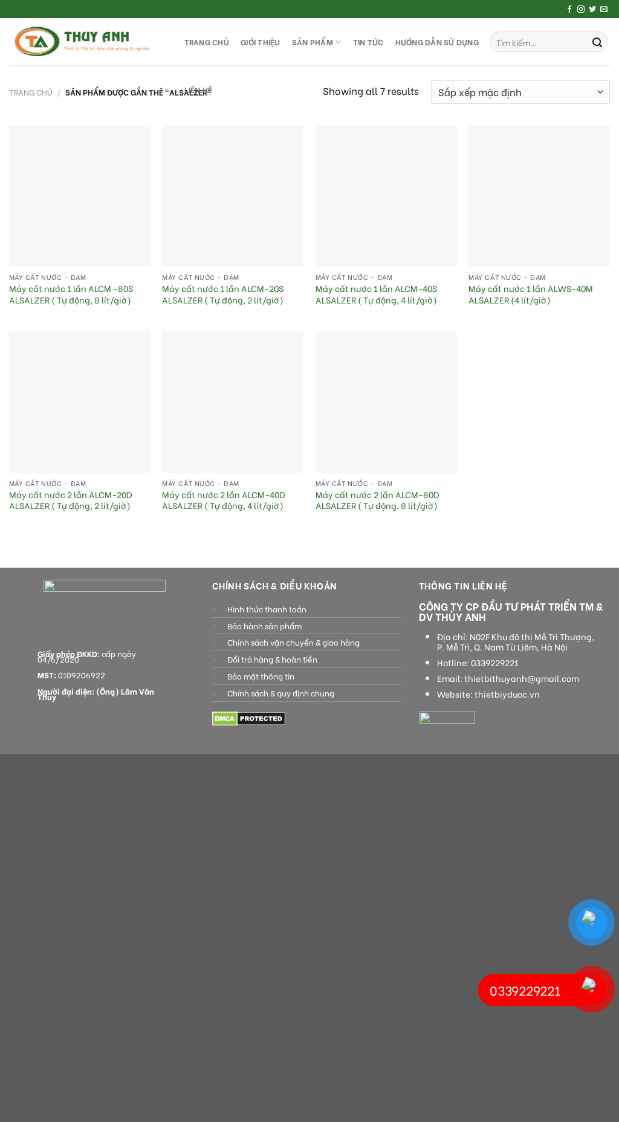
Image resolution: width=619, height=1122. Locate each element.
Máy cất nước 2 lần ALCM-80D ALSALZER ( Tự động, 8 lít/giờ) (377, 500)
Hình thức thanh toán (266, 608)
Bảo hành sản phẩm (264, 625)
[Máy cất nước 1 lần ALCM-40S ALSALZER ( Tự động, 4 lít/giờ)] (386, 196)
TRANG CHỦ (206, 41)
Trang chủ (31, 91)
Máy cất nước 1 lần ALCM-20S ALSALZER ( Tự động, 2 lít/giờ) (223, 294)
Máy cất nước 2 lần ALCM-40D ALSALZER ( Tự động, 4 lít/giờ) (223, 500)
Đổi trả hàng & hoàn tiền (272, 658)
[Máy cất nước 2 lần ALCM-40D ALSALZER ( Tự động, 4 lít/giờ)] (232, 402)
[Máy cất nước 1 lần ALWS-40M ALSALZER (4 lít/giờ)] (539, 196)
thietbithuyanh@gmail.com (521, 678)
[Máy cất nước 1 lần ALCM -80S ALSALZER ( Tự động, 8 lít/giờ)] (80, 196)
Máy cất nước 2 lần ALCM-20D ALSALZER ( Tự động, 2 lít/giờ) (70, 500)
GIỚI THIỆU (260, 41)
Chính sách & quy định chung (280, 692)
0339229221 (495, 663)
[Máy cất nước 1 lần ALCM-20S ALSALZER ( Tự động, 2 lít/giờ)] (232, 196)
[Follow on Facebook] (569, 9)
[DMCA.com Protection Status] (248, 717)
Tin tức (368, 41)
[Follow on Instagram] (581, 9)
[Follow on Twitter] (592, 9)
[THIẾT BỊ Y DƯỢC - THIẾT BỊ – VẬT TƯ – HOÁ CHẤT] (84, 41)
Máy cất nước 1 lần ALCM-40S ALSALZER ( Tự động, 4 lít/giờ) (376, 294)
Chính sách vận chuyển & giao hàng (293, 642)
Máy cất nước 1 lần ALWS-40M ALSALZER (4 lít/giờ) (530, 294)
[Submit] (597, 41)
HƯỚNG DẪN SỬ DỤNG (437, 41)
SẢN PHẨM (312, 41)
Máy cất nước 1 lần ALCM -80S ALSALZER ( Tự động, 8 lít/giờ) (71, 294)
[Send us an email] (604, 9)
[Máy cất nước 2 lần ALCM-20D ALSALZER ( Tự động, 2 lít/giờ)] (80, 402)
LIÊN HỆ (198, 89)
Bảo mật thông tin (260, 675)
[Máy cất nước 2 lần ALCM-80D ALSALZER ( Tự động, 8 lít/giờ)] (386, 402)
